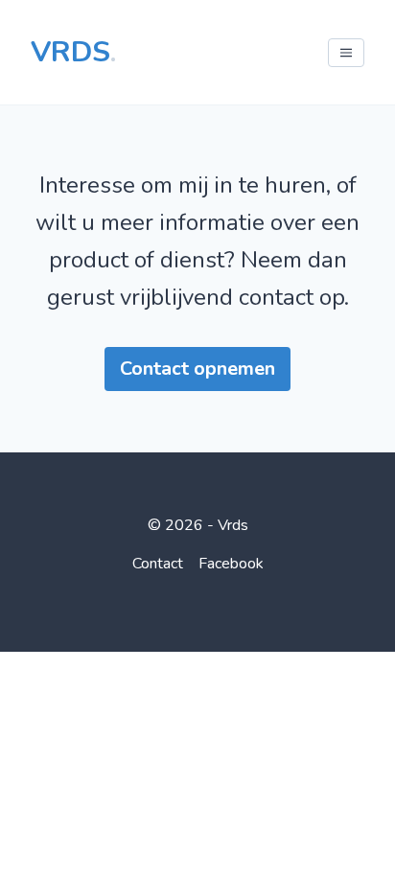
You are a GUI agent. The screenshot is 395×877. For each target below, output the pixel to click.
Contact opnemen (197, 368)
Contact (157, 563)
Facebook (231, 563)
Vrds (73, 52)
